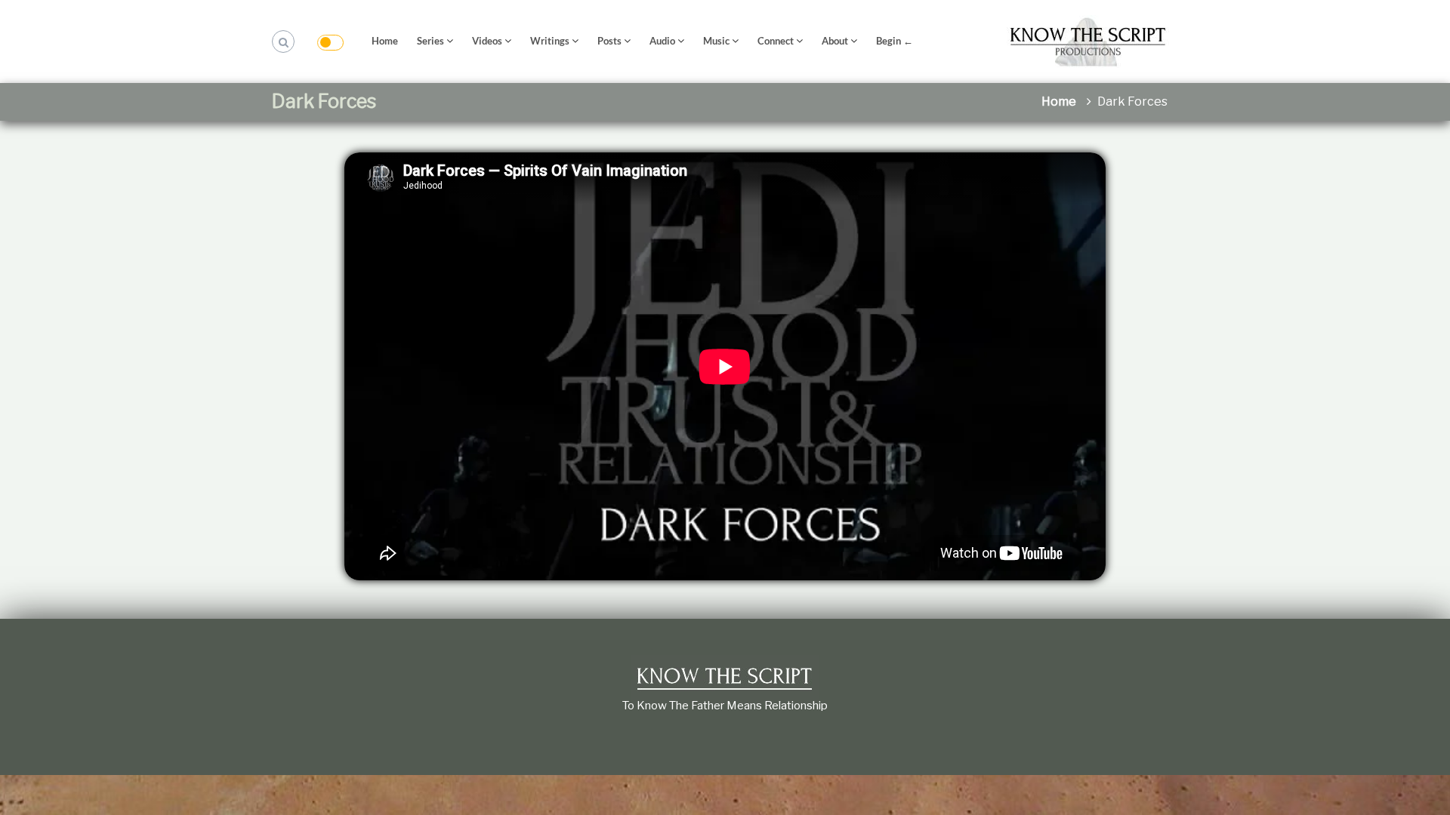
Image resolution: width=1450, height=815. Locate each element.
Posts (609, 41)
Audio (662, 41)
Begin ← (894, 41)
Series (430, 41)
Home (385, 41)
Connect (775, 41)
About (835, 41)
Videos (487, 41)
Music (716, 41)
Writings (549, 41)
